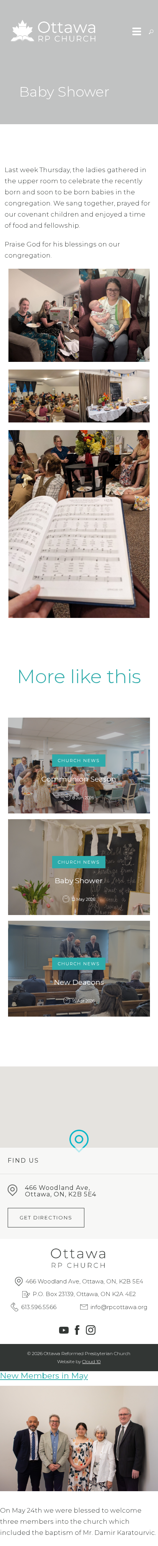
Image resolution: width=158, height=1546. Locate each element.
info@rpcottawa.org (119, 1307)
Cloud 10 (91, 1361)
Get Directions (46, 1217)
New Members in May (44, 1375)
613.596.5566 (38, 1307)
